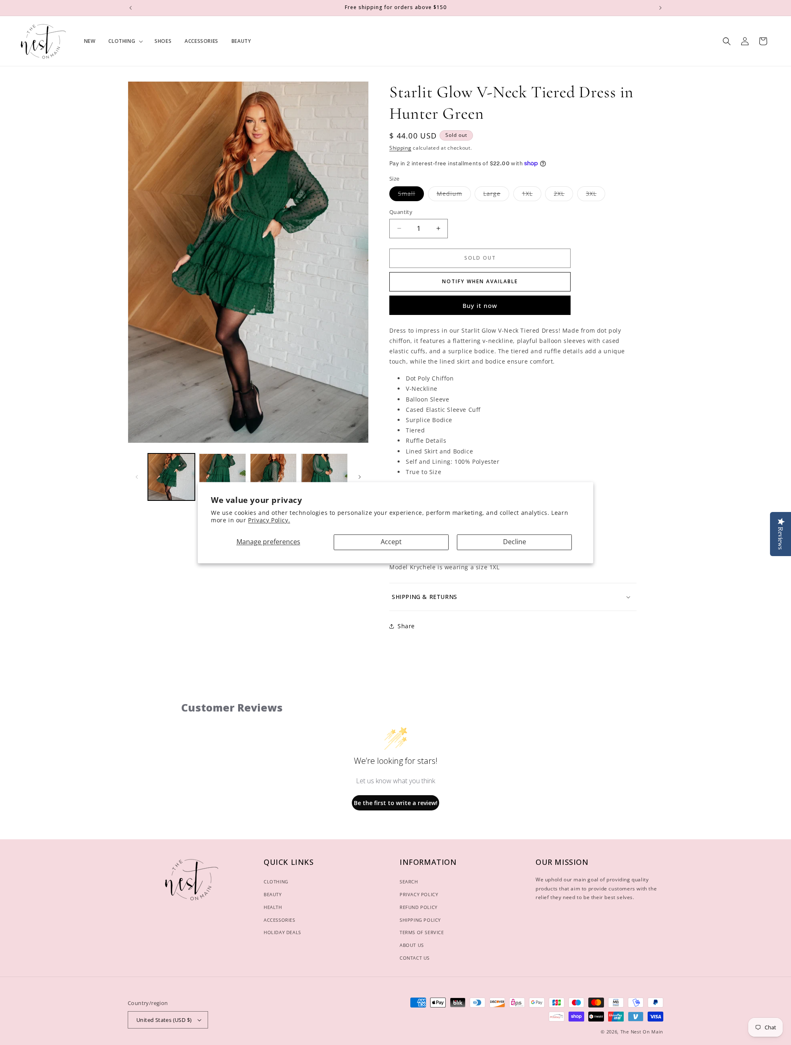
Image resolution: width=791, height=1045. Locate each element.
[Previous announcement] (131, 8)
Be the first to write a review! (396, 803)
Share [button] (406, 626)
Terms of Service (422, 932)
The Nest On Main (641, 1032)
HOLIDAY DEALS (282, 932)
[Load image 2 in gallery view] (222, 476)
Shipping (400, 147)
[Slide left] (137, 477)
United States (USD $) (164, 1020)
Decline (514, 542)
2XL (563, 195)
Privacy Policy (419, 894)
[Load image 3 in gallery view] (273, 476)
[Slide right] (360, 477)
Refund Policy (419, 907)
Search (409, 881)
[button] (124, 41)
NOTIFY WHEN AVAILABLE (480, 281)
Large (496, 195)
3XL (595, 195)
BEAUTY (273, 894)
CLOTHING (276, 881)
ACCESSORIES (279, 920)
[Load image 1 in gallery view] (171, 476)
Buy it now (480, 305)
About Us (412, 945)
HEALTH (273, 907)
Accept (391, 542)
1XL (531, 195)
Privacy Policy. (269, 520)
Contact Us (415, 958)
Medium (454, 195)
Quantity (400, 212)
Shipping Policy (420, 920)
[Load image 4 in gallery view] (324, 476)
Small (411, 195)
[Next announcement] (660, 8)
